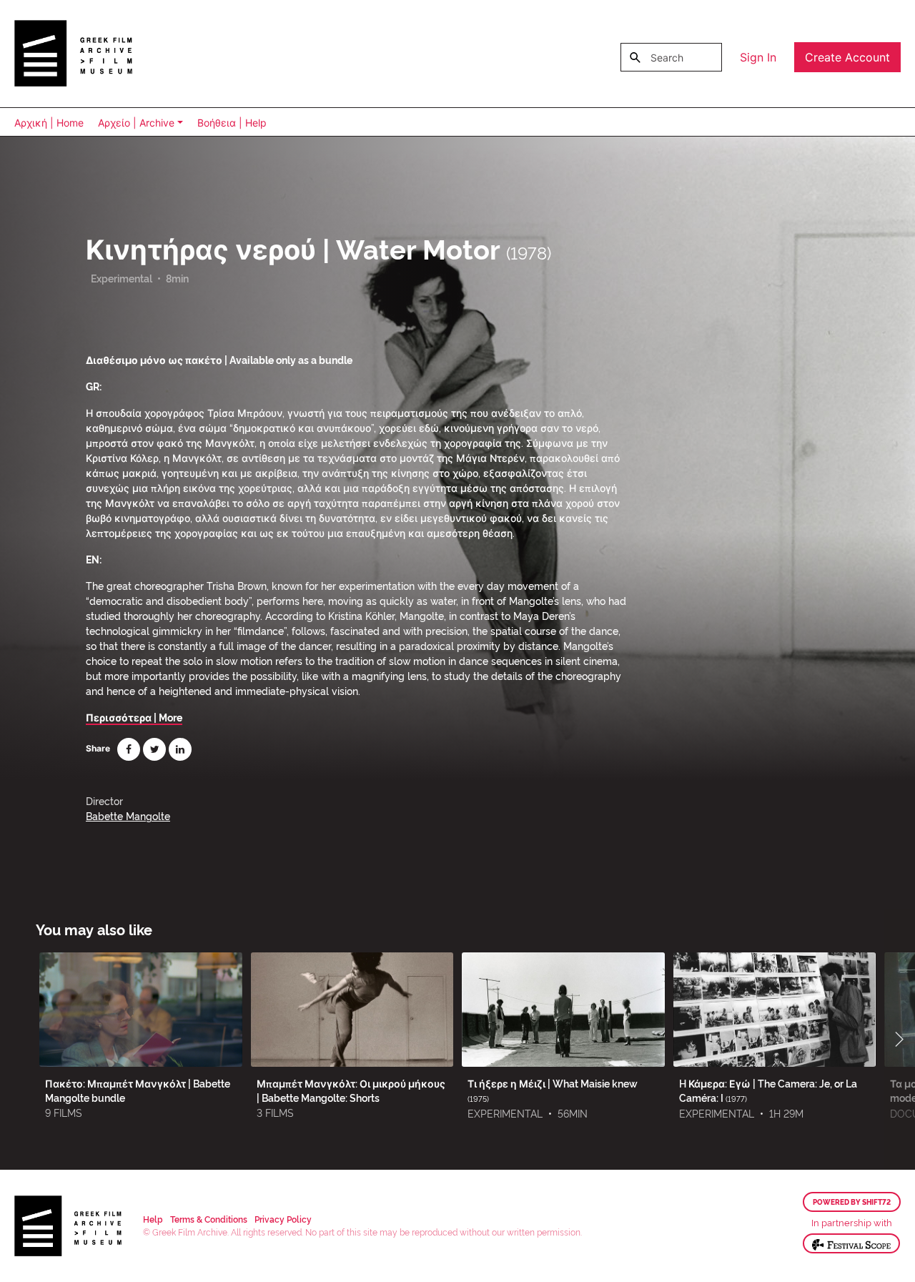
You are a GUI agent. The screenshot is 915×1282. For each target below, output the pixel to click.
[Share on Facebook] (128, 749)
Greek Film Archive (73, 53)
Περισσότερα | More (134, 717)
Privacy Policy (283, 1219)
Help (153, 1219)
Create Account (847, 57)
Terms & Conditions (208, 1219)
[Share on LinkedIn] (180, 749)
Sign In (758, 57)
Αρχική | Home (49, 123)
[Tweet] (154, 749)
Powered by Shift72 (852, 1202)
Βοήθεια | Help (232, 123)
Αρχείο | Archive (136, 123)
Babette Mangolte (128, 815)
